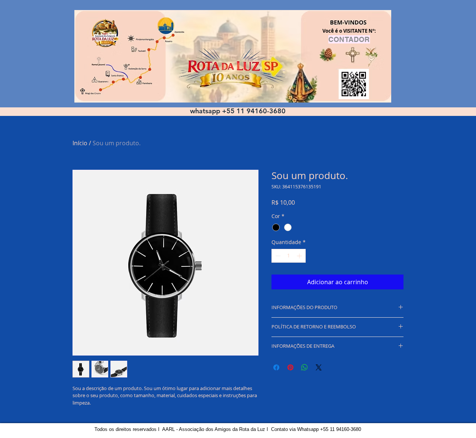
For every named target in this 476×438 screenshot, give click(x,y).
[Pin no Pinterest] (290, 367)
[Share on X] (318, 367)
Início (80, 143)
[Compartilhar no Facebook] (276, 367)
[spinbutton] (288, 255)
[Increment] (300, 255)
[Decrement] (277, 255)
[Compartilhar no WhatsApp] (304, 367)
